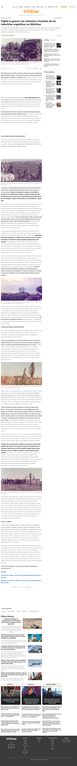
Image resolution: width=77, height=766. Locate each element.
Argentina (21, 6)
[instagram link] (14, 745)
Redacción (39, 739)
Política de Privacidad (66, 741)
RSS (25, 754)
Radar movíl (24, 611)
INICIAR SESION (72, 6)
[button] (2, 6)
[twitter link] (11, 745)
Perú (46, 6)
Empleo (39, 741)
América (25, 739)
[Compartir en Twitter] (32, 68)
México (42, 6)
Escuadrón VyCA (11, 611)
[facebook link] (9, 745)
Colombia (33, 6)
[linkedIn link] (14, 747)
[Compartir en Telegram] (37, 68)
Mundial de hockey (30, 15)
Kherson (42, 15)
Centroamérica (51, 6)
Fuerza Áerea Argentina (34, 611)
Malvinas (3, 611)
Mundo (56, 6)
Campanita (24, 15)
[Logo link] (31, 11)
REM (40, 15)
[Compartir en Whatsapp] (27, 68)
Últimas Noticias (25, 752)
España (37, 6)
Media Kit (52, 749)
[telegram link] (11, 747)
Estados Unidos (27, 6)
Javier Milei (36, 15)
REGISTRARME (64, 6)
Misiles (18, 611)
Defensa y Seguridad (6, 18)
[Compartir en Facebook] (29, 68)
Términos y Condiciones (66, 739)
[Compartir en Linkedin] (35, 68)
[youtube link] (9, 747)
